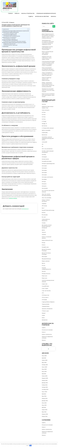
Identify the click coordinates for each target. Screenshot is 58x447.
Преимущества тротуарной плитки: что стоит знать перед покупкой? (48, 90)
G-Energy (44, 121)
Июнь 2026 (44, 355)
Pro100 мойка (45, 132)
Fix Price (43, 112)
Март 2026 (44, 362)
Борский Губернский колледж (48, 210)
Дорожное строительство (10, 43)
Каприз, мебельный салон (47, 240)
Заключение (5, 46)
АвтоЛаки (44, 154)
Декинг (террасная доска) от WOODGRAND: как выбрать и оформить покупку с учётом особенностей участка (48, 36)
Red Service (44, 134)
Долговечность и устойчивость (9, 37)
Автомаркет (44, 156)
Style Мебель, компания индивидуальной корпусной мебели (47, 138)
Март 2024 (44, 396)
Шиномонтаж (44, 320)
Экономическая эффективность (10, 34)
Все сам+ (44, 217)
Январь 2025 (44, 380)
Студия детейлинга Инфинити (48, 302)
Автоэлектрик (45, 188)
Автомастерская (45, 159)
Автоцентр (44, 183)
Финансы (53, 16)
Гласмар (43, 223)
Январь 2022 (44, 416)
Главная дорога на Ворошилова (46, 220)
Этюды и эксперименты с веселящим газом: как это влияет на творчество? (47, 74)
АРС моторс (44, 205)
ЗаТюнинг (44, 234)
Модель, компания (46, 261)
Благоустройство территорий (11, 45)
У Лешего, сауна (45, 311)
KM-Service (44, 126)
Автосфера (44, 179)
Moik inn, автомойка (46, 130)
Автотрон (44, 181)
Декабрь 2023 (45, 400)
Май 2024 (44, 394)
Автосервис (44, 165)
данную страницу (13, 198)
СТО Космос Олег (45, 295)
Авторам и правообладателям (48, 163)
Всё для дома (45, 214)
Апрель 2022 (44, 409)
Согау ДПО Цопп (45, 286)
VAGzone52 (44, 142)
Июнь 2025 (44, 371)
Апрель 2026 (44, 360)
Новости (17, 13)
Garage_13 (44, 123)
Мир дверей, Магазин (46, 258)
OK (30, 445)
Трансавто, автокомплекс (47, 308)
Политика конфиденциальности (46, 268)
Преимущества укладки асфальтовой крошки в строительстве (16, 30)
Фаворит (43, 313)
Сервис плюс (44, 284)
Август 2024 (44, 391)
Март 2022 (44, 412)
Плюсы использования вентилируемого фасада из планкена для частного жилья (48, 69)
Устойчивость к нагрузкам (10, 38)
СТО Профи (44, 299)
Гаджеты (30, 16)
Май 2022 (44, 407)
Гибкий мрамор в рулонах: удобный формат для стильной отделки (47, 48)
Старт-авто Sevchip (46, 290)
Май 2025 (44, 373)
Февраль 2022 (45, 414)
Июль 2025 (44, 369)
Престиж (44, 271)
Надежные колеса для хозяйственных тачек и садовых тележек (46, 58)
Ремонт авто (44, 276)
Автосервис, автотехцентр (47, 177)
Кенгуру (43, 242)
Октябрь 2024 (45, 387)
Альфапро (44, 203)
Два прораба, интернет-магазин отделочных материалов (47, 226)
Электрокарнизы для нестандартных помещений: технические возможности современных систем (48, 42)
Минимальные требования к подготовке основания (15, 41)
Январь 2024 (44, 398)
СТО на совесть (45, 297)
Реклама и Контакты (46, 273)
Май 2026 (44, 358)
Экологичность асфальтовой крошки (11, 32)
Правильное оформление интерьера (46, 13)
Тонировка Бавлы (45, 306)
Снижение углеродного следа (11, 33)
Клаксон (43, 245)
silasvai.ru (7, 8)
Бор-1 (43, 208)
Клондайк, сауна (45, 247)
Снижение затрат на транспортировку (12, 36)
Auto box (44, 104)
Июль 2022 (44, 403)
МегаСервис (44, 256)
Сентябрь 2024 (45, 389)
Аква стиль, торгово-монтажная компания (46, 194)
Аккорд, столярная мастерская (46, 200)
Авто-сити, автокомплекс (47, 148)
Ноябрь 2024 (44, 385)
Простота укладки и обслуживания (10, 40)
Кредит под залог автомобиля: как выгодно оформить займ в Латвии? (48, 95)
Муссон (43, 263)
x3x (42, 144)
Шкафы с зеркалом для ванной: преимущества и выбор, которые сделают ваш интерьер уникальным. (48, 84)
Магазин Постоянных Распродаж (46, 250)
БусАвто (43, 212)
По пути (43, 265)
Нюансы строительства (27, 13)
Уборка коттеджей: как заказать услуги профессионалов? (46, 79)
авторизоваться (25, 208)
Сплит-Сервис (45, 288)
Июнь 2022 (44, 405)
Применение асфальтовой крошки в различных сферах (14, 42)
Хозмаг (43, 315)
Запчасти (44, 232)
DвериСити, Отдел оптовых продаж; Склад (47, 107)
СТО (43, 293)
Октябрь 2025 (45, 364)
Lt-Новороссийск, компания (48, 128)
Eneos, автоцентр (45, 110)
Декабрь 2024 (45, 382)
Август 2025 (44, 367)
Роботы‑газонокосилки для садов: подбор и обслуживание (47, 53)
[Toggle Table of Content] (27, 29)
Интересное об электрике (42, 16)
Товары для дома (45, 304)
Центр (43, 317)
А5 (42, 146)
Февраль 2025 (45, 378)
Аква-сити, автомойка (46, 197)
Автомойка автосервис (47, 161)
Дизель (43, 230)
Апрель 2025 (44, 376)
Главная (10, 13)
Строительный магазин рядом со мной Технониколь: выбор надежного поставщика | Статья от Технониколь (48, 63)
